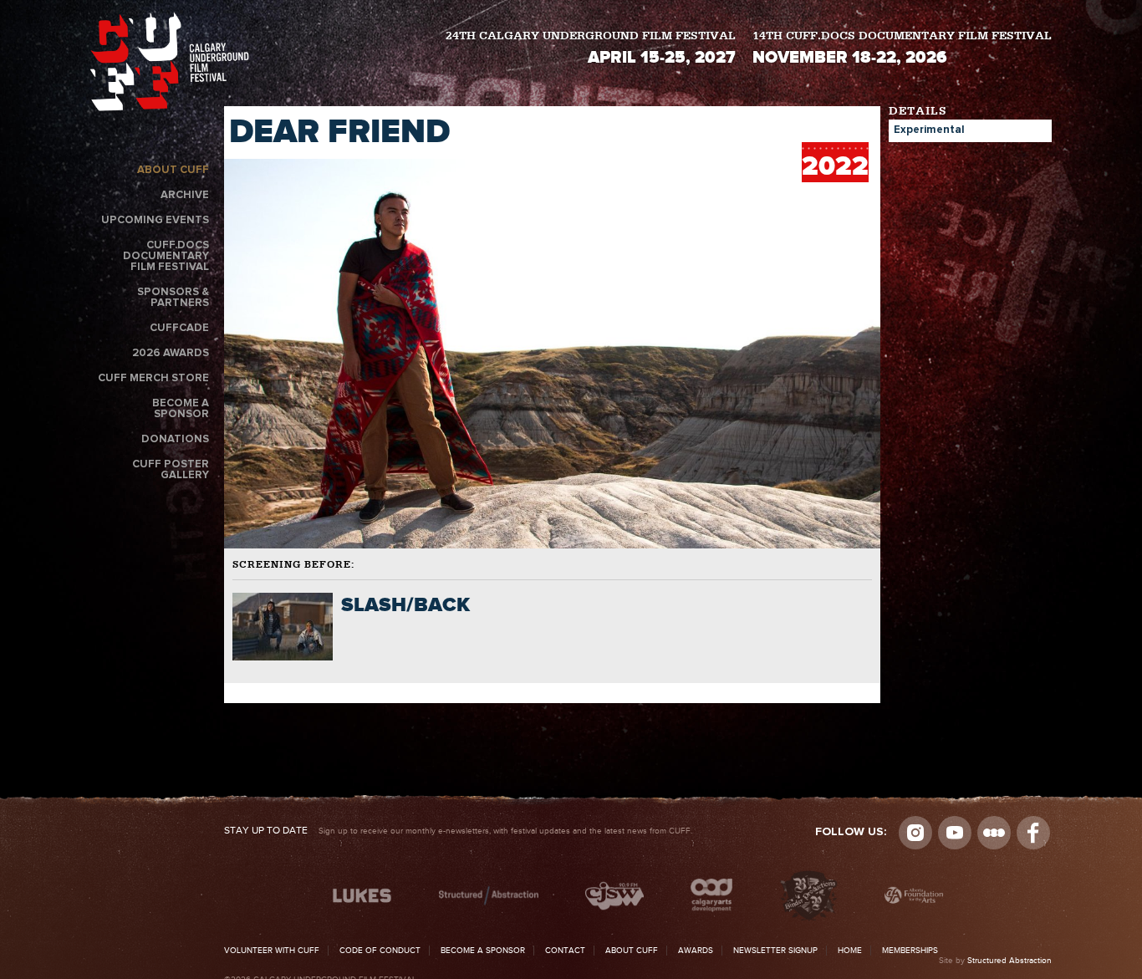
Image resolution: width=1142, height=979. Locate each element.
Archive (185, 195)
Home (850, 951)
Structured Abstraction (1009, 961)
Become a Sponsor (180, 409)
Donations (175, 439)
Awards (695, 951)
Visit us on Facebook (1033, 832)
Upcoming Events (155, 220)
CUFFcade (179, 328)
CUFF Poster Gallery (170, 470)
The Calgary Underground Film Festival (169, 65)
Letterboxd (994, 832)
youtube (954, 832)
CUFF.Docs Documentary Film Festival (166, 256)
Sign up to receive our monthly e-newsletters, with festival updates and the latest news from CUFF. (458, 831)
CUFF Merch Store (153, 378)
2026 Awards (170, 353)
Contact (565, 951)
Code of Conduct (380, 951)
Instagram (915, 832)
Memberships (910, 951)
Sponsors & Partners (173, 297)
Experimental (929, 130)
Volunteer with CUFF (271, 951)
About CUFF (173, 170)
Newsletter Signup (775, 951)
